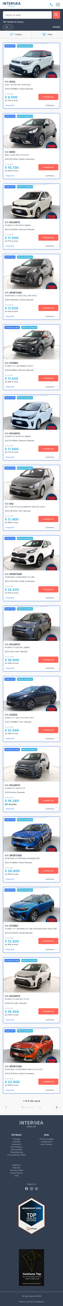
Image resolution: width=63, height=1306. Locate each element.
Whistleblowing (16, 1152)
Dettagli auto (48, 97)
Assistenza (16, 1165)
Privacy (22, 1302)
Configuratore (46, 1142)
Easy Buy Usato (16, 1170)
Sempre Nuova (16, 1173)
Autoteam (16, 1142)
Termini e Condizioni (35, 1302)
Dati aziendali (16, 1149)
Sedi (16, 1175)
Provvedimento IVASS (16, 1155)
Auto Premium (46, 1144)
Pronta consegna (47, 1139)
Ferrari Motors (17, 1147)
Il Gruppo (16, 1139)
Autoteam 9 (16, 1144)
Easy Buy (16, 1168)
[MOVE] (12, 4)
